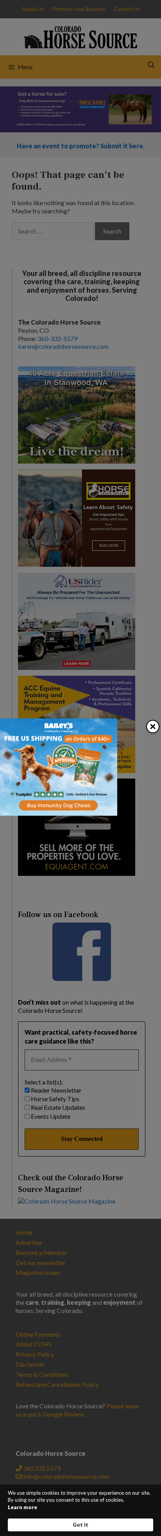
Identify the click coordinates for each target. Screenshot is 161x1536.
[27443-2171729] (58, 813)
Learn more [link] (22, 1507)
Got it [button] (80, 1525)
